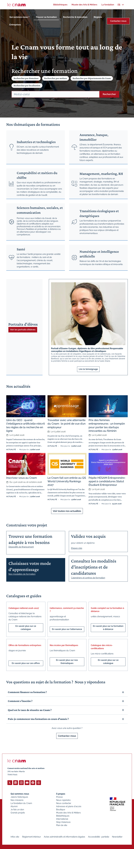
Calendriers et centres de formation (88, 578)
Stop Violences (63, 822)
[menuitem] (60, 4)
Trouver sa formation (46, 17)
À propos (60, 794)
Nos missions (17, 800)
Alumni (14, 806)
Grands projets (18, 812)
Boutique (60, 809)
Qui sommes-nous (20, 794)
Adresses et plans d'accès (68, 806)
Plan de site (61, 825)
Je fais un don (17, 809)
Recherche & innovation (75, 17)
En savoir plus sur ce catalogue (25, 627)
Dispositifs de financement (21, 547)
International (62, 819)
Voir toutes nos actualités (67, 511)
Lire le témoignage (88, 369)
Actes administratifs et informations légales (64, 837)
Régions (98, 17)
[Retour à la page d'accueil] (16, 5)
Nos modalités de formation (22, 574)
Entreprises (15, 24)
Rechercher (109, 94)
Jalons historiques (19, 797)
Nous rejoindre (63, 800)
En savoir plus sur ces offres (26, 663)
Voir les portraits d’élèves (22, 329)
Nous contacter (63, 803)
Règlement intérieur (31, 837)
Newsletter (117, 837)
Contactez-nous (118, 21)
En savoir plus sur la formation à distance (108, 627)
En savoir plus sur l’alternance (67, 629)
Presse (59, 797)
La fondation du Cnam (21, 803)
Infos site (15, 837)
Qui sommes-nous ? (19, 17)
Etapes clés (76, 548)
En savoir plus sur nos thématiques (67, 661)
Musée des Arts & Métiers (68, 812)
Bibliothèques (62, 816)
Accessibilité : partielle (98, 837)
